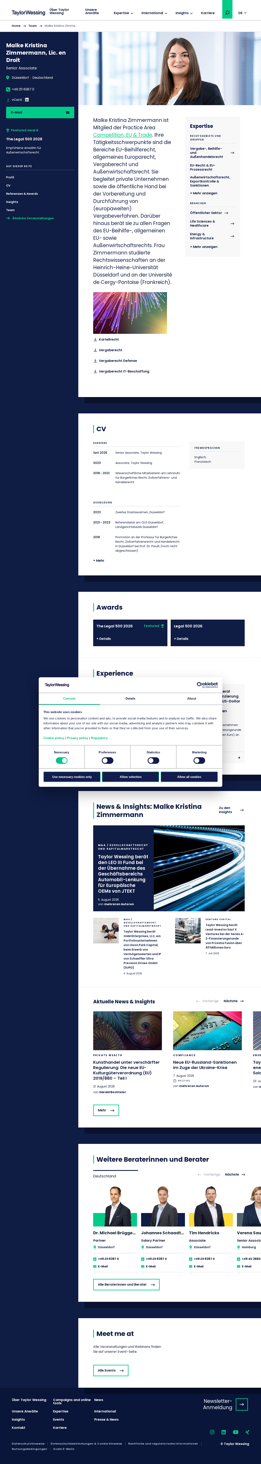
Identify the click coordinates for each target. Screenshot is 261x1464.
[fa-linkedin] (220, 1432)
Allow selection (131, 777)
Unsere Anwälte (92, 11)
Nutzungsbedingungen (29, 1449)
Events (58, 1419)
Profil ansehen (115, 1228)
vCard (17, 100)
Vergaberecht (110, 350)
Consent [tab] (69, 698)
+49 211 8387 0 (23, 89)
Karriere (208, 13)
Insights (182, 13)
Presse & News (106, 1419)
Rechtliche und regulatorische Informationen (163, 1443)
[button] (227, 13)
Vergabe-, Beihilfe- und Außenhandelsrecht (206, 153)
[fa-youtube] (232, 1432)
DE (240, 13)
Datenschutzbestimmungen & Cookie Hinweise (86, 1443)
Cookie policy (53, 738)
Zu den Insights (225, 810)
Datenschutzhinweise (28, 1443)
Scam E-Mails (63, 1449)
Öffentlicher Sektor (206, 213)
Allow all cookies (189, 777)
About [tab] (191, 698)
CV (8, 185)
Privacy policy (77, 738)
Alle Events (107, 1370)
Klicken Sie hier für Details (169, 868)
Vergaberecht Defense (118, 360)
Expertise (121, 13)
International (152, 13)
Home (16, 26)
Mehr (102, 1110)
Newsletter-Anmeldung (217, 1404)
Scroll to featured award (40, 141)
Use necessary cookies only (72, 777)
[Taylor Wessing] (28, 13)
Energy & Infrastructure (202, 236)
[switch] (107, 760)
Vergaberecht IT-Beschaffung (124, 371)
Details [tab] (131, 698)
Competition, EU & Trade (122, 135)
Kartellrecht (109, 339)
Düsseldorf (20, 78)
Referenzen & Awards (22, 194)
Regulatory (99, 738)
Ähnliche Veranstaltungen (33, 218)
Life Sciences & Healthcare (202, 223)
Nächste (231, 1001)
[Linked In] (27, 100)
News (98, 1400)
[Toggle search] (227, 13)
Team (32, 26)
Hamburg (249, 1247)
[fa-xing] (243, 1432)
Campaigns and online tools (72, 1401)
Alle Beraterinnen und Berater (122, 1284)
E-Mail (16, 112)
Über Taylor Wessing (59, 11)
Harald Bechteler (112, 1092)
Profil (10, 177)
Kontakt (18, 1427)
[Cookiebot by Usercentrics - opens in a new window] (200, 685)
